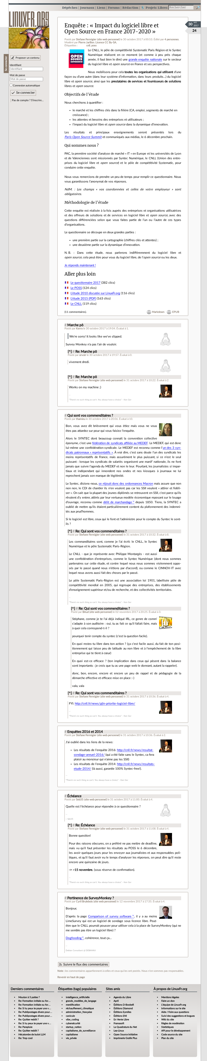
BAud (85, 612)
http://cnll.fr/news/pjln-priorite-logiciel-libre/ (105, 703)
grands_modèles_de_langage (81, 1001)
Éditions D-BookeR (124, 1005)
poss (94, 45)
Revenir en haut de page (71, 977)
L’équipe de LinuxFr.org (173, 1005)
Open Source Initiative (125, 1034)
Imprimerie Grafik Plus (125, 1038)
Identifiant (15, 65)
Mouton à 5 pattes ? (29, 997)
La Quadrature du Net (125, 1027)
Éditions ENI (120, 1016)
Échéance (74, 796)
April (116, 1001)
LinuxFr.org (29, 27)
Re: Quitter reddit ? (28, 1019)
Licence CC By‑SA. (106, 42)
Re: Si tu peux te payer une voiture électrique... (43, 1008)
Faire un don (168, 1001)
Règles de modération (172, 1023)
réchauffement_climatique (80, 1008)
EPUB (175, 312)
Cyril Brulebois (84, 901)
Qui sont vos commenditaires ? (90, 415)
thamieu (80, 419)
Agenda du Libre (122, 997)
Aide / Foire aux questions (175, 1012)
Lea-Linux (119, 1030)
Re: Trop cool (25, 1038)
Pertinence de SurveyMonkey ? (90, 898)
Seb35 (79, 799)
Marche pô (75, 325)
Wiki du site (167, 1019)
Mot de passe (17, 75)
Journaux (87, 7)
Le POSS (76, 288)
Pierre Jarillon (86, 42)
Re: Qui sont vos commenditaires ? (101, 531)
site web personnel (108, 39)
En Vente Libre (121, 1019)
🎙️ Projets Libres (154, 7)
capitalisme (72, 1034)
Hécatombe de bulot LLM (31, 1034)
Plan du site (167, 1038)
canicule (70, 1016)
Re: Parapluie (25, 1027)
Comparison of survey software (110, 916)
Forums (114, 7)
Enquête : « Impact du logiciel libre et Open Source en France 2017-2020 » (111, 28)
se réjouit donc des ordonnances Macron (126, 483)
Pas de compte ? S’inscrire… (28, 100)
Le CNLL (76, 303)
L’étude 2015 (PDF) (83, 298)
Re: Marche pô (86, 351)
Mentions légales (170, 997)
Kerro (79, 328)
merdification (73, 1005)
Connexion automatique (26, 85)
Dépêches (69, 7)
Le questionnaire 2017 (85, 282)
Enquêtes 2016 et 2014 (85, 731)
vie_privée (71, 1038)
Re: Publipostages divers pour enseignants (40, 1012)
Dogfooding (74, 938)
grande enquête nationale (145, 59)
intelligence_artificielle (78, 997)
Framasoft (119, 1023)
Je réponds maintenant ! (80, 265)
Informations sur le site (173, 1008)
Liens (101, 7)
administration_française (79, 1012)
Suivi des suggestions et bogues (178, 1016)
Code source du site (171, 1034)
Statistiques (167, 1027)
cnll (88, 45)
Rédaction (130, 7)
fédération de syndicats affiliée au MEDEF (120, 443)
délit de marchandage (117, 502)
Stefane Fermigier (86, 39)
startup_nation (73, 1027)
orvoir (82, 355)
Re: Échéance (85, 825)
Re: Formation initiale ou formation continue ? (42, 1001)
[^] (70, 351)
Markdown (158, 312)
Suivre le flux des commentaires (85, 964)
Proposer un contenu (27, 58)
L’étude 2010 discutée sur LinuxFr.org (95, 293)
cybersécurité (73, 1023)
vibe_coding (72, 1019)
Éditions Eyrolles (122, 1012)
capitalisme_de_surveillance (80, 1030)
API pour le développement (175, 1030)
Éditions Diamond (123, 1008)
